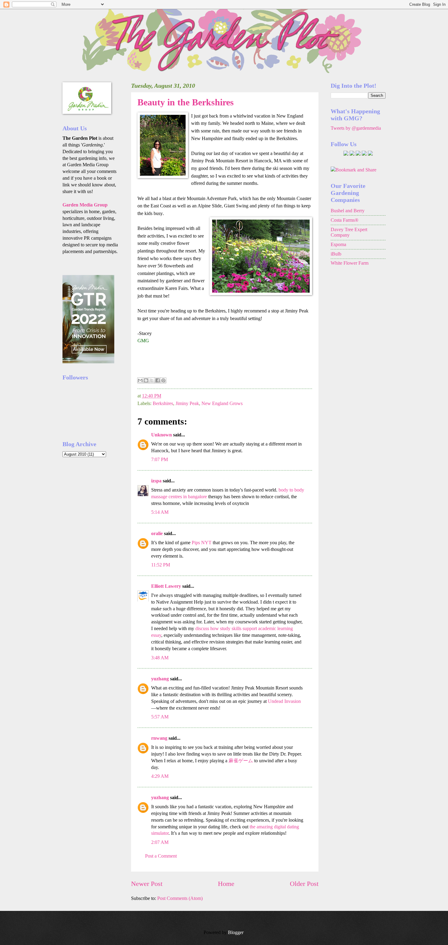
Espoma (338, 244)
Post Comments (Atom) (180, 898)
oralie (157, 533)
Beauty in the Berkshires (185, 102)
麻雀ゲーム (241, 760)
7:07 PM (159, 459)
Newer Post (146, 883)
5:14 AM (160, 512)
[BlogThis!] (146, 380)
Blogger (235, 932)
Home (226, 883)
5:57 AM (160, 716)
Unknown (161, 434)
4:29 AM (160, 776)
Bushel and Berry (347, 210)
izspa (156, 480)
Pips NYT (202, 542)
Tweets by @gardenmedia (356, 128)
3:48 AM (160, 657)
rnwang (159, 738)
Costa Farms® (344, 220)
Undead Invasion (284, 701)
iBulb (336, 253)
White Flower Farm (349, 263)
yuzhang (160, 678)
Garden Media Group (85, 204)
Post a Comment (161, 856)
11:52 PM (160, 564)
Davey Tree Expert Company (349, 232)
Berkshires (163, 403)
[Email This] (140, 380)
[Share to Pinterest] (163, 380)
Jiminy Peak (187, 403)
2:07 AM (160, 842)
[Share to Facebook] (158, 380)
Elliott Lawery (166, 586)
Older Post (304, 883)
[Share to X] (152, 380)
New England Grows (222, 403)
